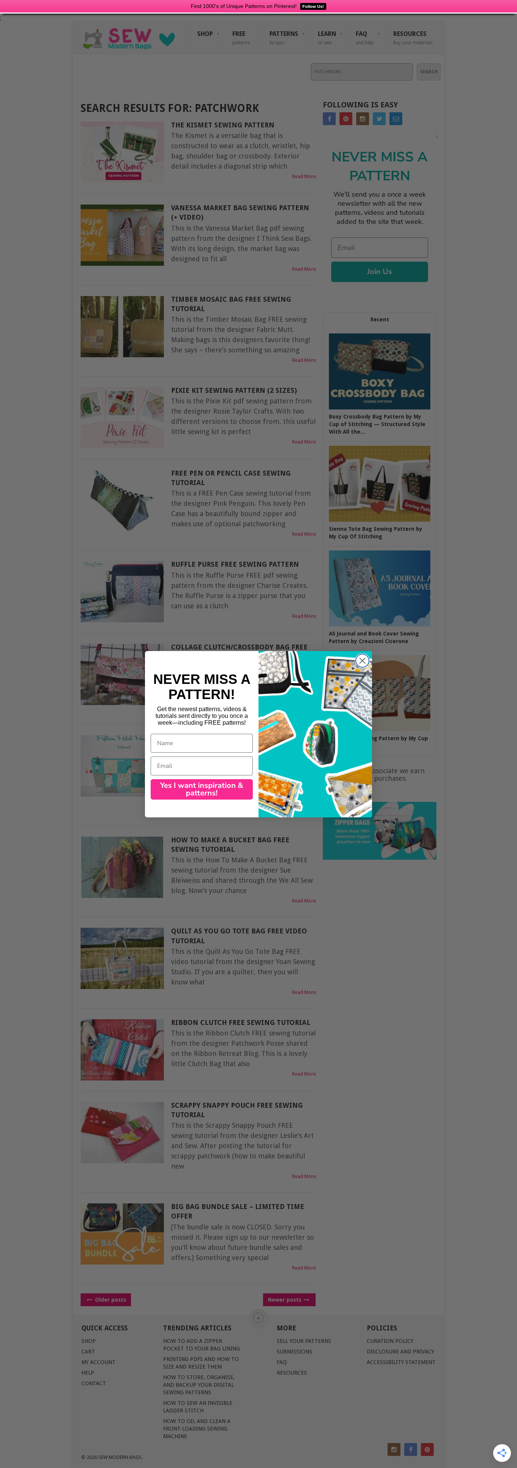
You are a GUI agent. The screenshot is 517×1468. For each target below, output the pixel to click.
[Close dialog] (362, 660)
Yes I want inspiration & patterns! (201, 789)
